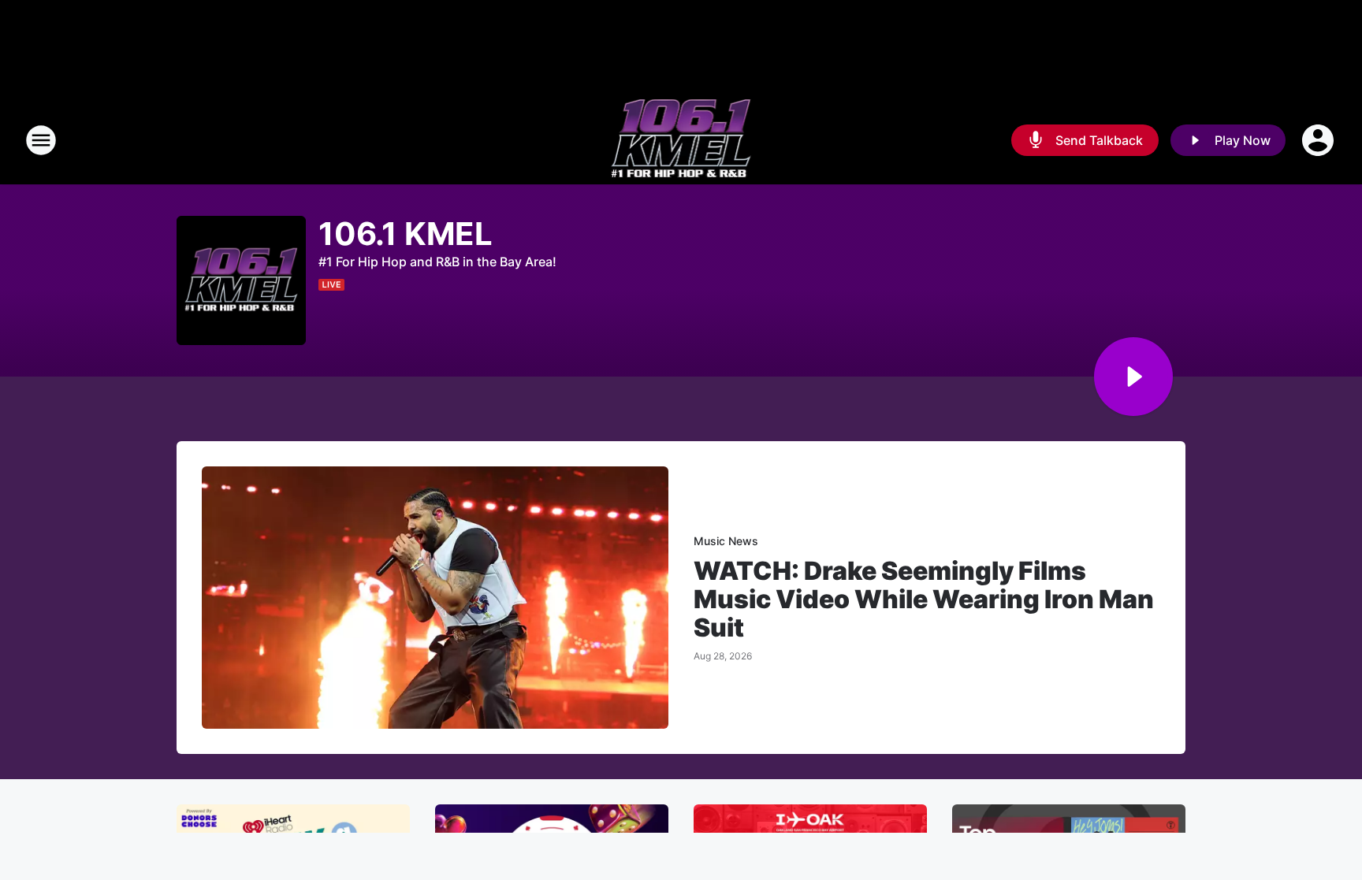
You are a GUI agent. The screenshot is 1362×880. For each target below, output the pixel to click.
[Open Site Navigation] (41, 140)
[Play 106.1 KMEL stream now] (241, 281)
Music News (726, 541)
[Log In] (1319, 140)
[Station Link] (681, 140)
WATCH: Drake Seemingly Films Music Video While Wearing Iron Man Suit (924, 599)
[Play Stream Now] (1133, 376)
